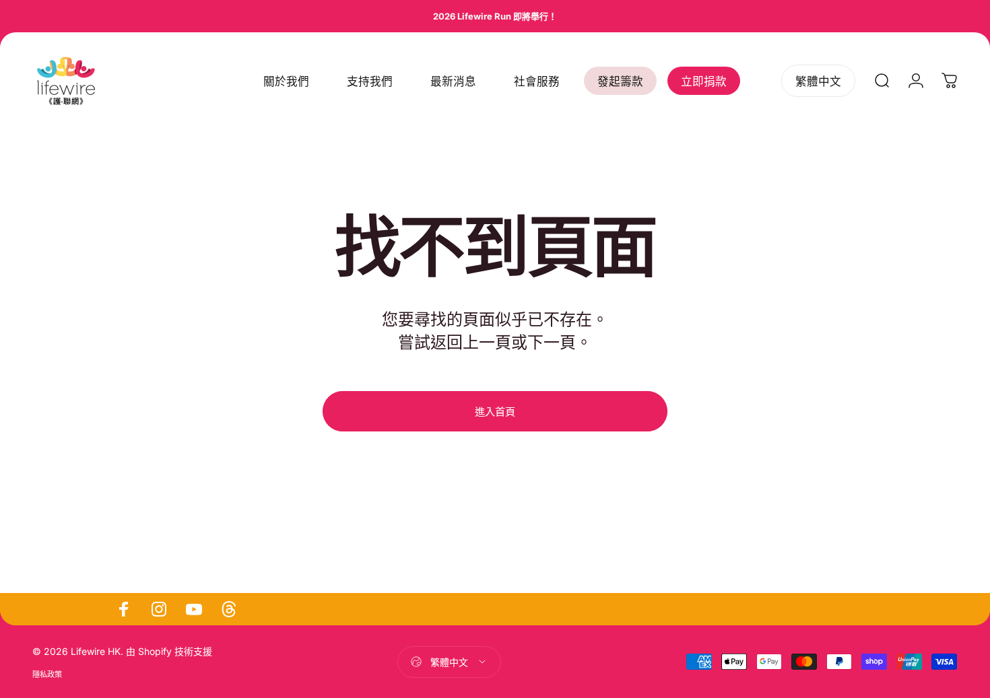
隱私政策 (47, 674)
